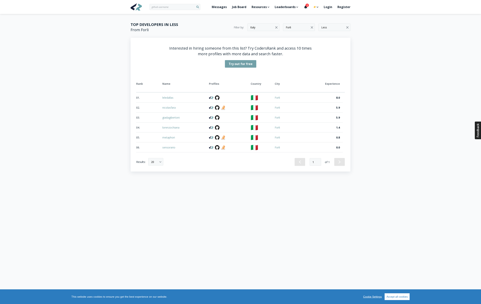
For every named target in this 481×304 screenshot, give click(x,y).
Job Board (239, 7)
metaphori (168, 137)
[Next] (339, 162)
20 (152, 162)
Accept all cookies (397, 296)
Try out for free (241, 64)
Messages (219, 7)
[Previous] (300, 162)
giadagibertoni (171, 117)
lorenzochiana (170, 127)
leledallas (167, 97)
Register (343, 7)
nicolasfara (169, 107)
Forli (277, 97)
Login (328, 7)
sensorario (168, 147)
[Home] (140, 7)
